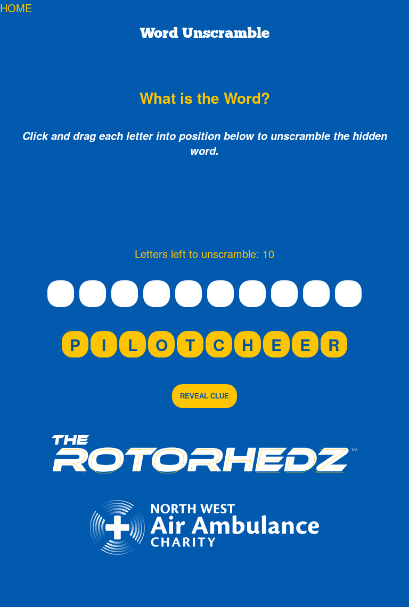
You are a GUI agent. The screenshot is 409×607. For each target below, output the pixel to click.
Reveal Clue (204, 396)
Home (16, 7)
